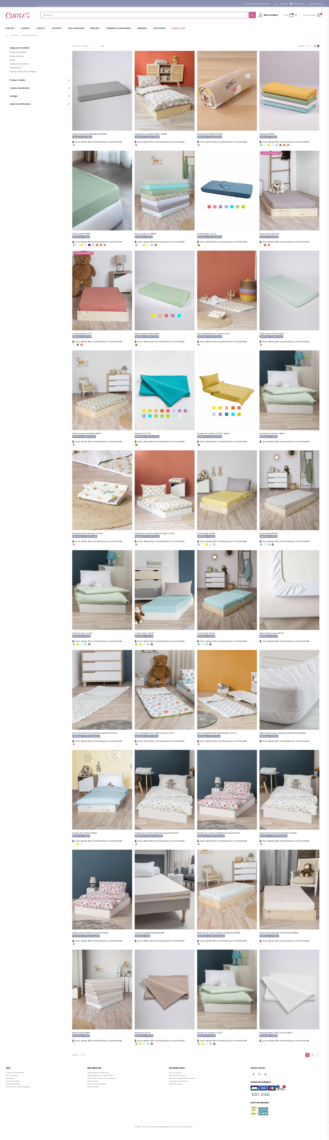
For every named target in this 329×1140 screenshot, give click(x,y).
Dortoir (14, 35)
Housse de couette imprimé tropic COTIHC (155, 533)
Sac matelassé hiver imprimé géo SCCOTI (216, 733)
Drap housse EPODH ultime (147, 333)
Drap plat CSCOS (143, 433)
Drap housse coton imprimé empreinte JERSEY (218, 933)
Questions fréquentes (15, 1072)
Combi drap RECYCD (81, 333)
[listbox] (74, 145)
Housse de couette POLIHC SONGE (151, 134)
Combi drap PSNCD (206, 533)
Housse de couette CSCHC (210, 1032)
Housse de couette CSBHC (272, 433)
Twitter (259, 1074)
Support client (93, 1087)
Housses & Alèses (18, 52)
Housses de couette (19, 64)
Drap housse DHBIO (81, 1032)
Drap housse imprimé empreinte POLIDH (278, 833)
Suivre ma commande (96, 1084)
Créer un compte (315, 4)
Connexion (284, 4)
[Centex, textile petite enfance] (18, 15)
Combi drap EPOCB (206, 633)
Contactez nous (299, 4)
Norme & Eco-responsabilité (18, 1087)
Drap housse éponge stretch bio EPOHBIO (278, 933)
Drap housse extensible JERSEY (86, 433)
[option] (74, 145)
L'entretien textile (13, 1084)
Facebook (253, 1074)
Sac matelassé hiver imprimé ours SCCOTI (154, 733)
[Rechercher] (252, 15)
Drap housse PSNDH (81, 233)
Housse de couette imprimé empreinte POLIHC (157, 833)
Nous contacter (175, 1072)
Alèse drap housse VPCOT (271, 633)
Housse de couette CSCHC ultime (213, 433)
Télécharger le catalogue (98, 1072)
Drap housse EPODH (268, 533)
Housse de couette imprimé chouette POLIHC (218, 833)
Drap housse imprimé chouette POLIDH (90, 933)
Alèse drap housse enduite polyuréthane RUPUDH (282, 733)
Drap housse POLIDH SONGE (209, 134)
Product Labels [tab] (17, 80)
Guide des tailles (13, 1081)
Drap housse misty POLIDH (271, 333)
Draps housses (17, 56)
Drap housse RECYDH (269, 233)
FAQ (275, 4)
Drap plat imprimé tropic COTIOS (87, 533)
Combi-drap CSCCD (206, 233)
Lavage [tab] (13, 96)
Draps (12, 60)
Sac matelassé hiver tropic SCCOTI (213, 333)
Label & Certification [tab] (20, 104)
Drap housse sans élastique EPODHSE (89, 134)
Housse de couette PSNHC (84, 833)
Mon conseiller (12, 1075)
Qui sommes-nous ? (177, 1075)
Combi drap (15, 67)
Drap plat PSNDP (267, 134)
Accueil (7, 35)
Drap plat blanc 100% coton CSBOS (275, 1032)
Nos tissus (10, 1078)
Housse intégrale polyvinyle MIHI (149, 933)
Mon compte (92, 1081)
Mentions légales (176, 1084)
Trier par (75, 46)
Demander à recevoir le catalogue (102, 1078)
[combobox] (148, 15)
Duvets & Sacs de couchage (23, 71)
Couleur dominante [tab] (20, 88)
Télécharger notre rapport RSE (100, 1075)
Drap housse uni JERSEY (145, 233)
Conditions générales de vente (182, 1078)
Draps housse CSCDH (82, 633)
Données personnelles (178, 1081)
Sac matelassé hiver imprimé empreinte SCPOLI (94, 733)
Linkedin (265, 1074)
